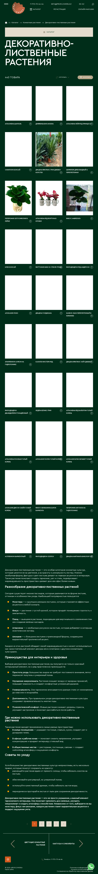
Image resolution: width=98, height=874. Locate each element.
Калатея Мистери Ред (44, 362)
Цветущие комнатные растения (34, 843)
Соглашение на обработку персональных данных (75, 871)
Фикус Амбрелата (73, 218)
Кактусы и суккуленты (64, 844)
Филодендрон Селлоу (45, 556)
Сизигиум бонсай (12, 170)
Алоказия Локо (11, 313)
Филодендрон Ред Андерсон (77, 267)
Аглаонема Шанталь (13, 124)
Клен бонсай (10, 267)
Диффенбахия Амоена (45, 124)
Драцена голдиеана (44, 313)
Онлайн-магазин (86, 9)
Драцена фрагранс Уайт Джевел (78, 362)
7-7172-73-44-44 (37, 4)
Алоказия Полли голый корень (49, 459)
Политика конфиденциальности (81, 867)
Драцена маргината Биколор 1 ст (79, 556)
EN (80, 4)
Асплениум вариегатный (15, 556)
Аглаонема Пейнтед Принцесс (78, 124)
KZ (83, 4)
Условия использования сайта (82, 869)
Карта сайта (9, 869)
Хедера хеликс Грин (43, 410)
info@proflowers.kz (61, 4)
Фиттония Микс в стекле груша (49, 267)
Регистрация (59, 9)
